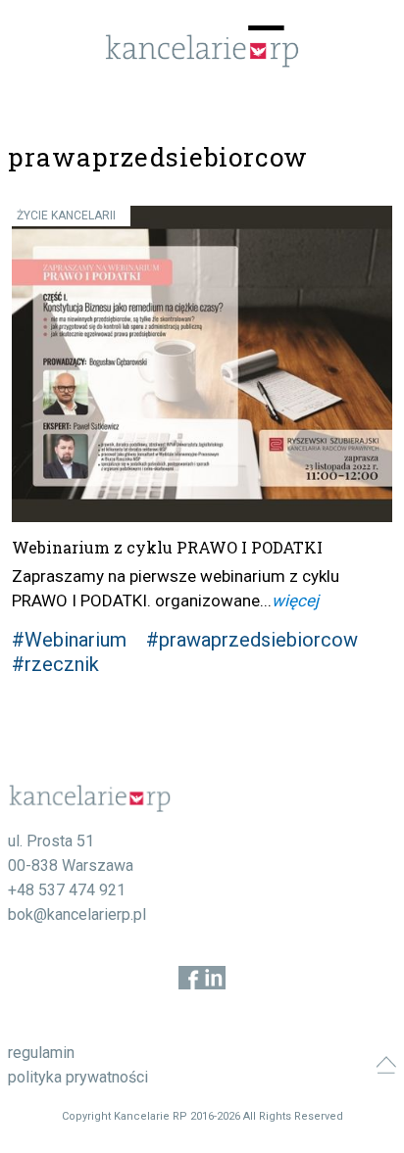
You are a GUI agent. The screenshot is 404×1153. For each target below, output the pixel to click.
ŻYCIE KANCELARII (66, 215)
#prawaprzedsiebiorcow (252, 639)
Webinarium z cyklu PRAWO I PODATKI (167, 547)
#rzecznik (55, 664)
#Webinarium (69, 639)
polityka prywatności (78, 1077)
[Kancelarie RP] (202, 62)
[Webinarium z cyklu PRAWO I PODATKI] (202, 364)
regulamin (41, 1052)
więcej (295, 600)
